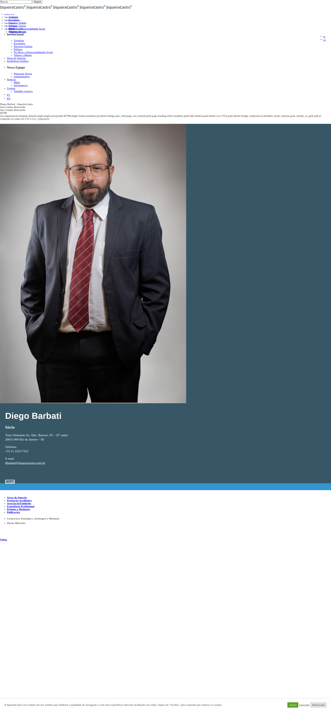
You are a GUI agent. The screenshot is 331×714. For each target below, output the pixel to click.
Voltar (3, 539)
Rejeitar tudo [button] (318, 705)
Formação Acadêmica (19, 500)
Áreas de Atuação (17, 497)
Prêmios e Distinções (18, 509)
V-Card (10, 481)
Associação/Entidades (19, 503)
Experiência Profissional (20, 506)
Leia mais (304, 704)
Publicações (13, 512)
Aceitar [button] (292, 705)
